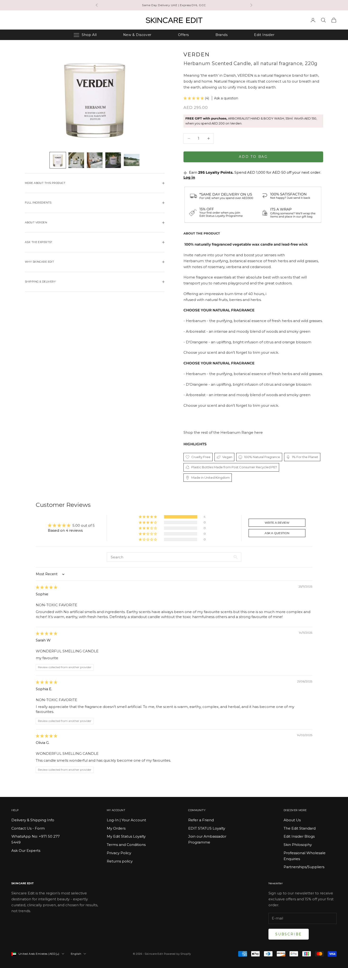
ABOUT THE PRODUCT (201, 233)
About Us (292, 820)
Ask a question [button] (277, 533)
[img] (46, 587)
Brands (221, 35)
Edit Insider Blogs (299, 836)
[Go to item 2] (76, 160)
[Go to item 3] (94, 160)
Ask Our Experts (25, 850)
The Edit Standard (300, 828)
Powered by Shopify (177, 953)
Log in (189, 177)
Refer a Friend (201, 820)
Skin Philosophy (298, 844)
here (258, 432)
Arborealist (195, 331)
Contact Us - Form (28, 828)
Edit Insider (264, 35)
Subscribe (288, 934)
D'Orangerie (197, 342)
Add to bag (253, 157)
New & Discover (137, 35)
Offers (183, 35)
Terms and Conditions (126, 844)
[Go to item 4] (113, 160)
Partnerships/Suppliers (304, 867)
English (76, 953)
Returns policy (120, 861)
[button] (194, 98)
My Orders (116, 828)
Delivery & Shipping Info (32, 820)
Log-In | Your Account (126, 820)
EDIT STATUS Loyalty (206, 828)
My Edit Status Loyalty (126, 836)
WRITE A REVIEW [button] (277, 522)
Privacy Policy (119, 853)
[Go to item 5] (131, 160)
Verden (196, 54)
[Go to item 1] (57, 160)
